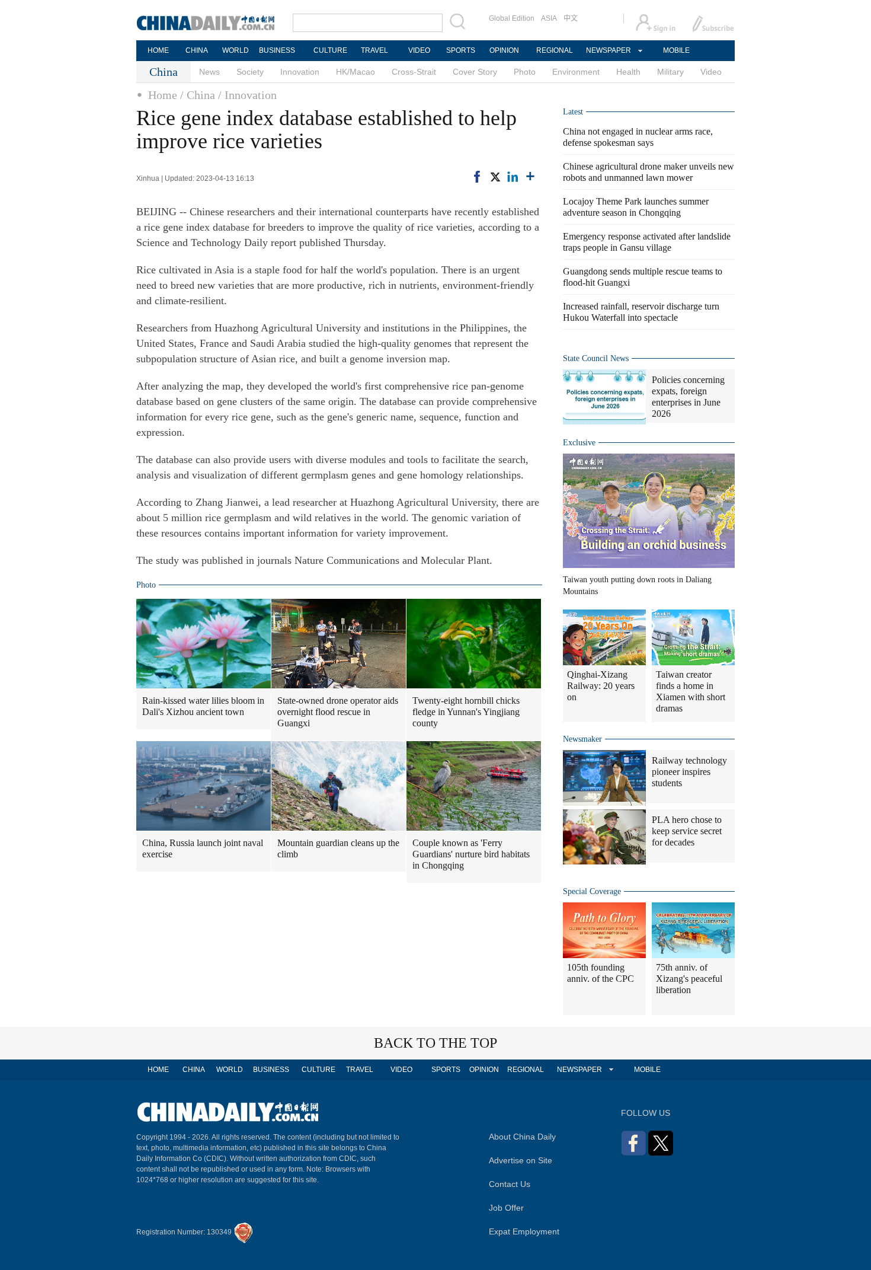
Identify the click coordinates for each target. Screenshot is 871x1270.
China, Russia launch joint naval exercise (202, 848)
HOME (158, 50)
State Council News (596, 358)
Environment (576, 71)
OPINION (504, 50)
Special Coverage (592, 891)
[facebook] (477, 177)
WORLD (235, 50)
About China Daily (522, 1136)
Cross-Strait (414, 71)
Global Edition (511, 18)
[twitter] (495, 177)
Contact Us (509, 1184)
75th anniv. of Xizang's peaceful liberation (689, 978)
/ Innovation (247, 94)
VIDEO (419, 50)
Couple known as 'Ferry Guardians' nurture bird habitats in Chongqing (471, 854)
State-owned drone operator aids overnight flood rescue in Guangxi (337, 711)
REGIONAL (554, 50)
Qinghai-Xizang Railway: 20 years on (601, 685)
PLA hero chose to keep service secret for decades (687, 831)
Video (711, 71)
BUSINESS (277, 50)
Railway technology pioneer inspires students (689, 771)
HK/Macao (355, 71)
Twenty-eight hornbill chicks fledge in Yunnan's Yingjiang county (466, 711)
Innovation (299, 71)
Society (250, 71)
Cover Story (475, 71)
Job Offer (506, 1207)
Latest (573, 111)
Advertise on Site (520, 1160)
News (209, 71)
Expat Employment (524, 1231)
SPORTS (460, 50)
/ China (197, 94)
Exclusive (579, 442)
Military (670, 71)
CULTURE (330, 50)
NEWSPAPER (608, 50)
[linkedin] (512, 177)
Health (628, 71)
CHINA (196, 50)
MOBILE (676, 50)
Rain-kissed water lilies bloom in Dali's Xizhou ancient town (203, 706)
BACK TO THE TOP (435, 1043)
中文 (570, 18)
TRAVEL (374, 50)
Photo (525, 71)
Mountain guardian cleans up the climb (338, 848)
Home (162, 94)
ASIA (549, 18)
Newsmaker (582, 739)
